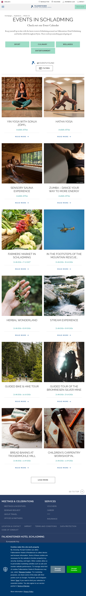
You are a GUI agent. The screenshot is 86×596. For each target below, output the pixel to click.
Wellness (68, 44)
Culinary (42, 44)
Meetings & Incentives (15, 506)
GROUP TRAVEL (10, 514)
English (7, 2)
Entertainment (43, 51)
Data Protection (68, 526)
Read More (21, 136)
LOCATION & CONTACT (11, 526)
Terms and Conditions (46, 526)
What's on (26, 16)
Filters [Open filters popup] (46, 68)
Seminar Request (12, 510)
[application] (43, 569)
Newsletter (45, 2)
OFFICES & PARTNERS (13, 518)
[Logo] (41, 6)
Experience (17, 16)
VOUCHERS (52, 506)
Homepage (8, 16)
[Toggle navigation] (2, 7)
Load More (43, 480)
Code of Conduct (10, 530)
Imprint (27, 526)
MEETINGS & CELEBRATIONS (18, 501)
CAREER (50, 510)
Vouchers (57, 2)
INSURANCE (52, 519)
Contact (81, 2)
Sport (17, 44)
